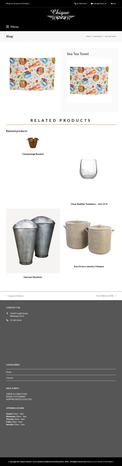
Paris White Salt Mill (105, 296)
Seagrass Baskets (15, 296)
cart (114, 3)
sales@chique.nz (100, 3)
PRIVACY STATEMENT (16, 396)
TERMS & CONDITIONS (16, 394)
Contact (9, 378)
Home (8, 372)
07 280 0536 (16, 320)
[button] (12, 27)
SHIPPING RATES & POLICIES (19, 399)
